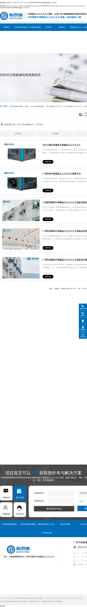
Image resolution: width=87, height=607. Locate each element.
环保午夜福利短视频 (20, 31)
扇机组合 (62, 27)
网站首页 (7, 27)
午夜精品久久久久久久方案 (75, 31)
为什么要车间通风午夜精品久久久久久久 (62, 145)
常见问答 (39, 124)
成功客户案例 (65, 524)
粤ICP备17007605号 (59, 598)
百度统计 (78, 598)
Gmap (48, 598)
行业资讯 (55, 134)
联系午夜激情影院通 (7, 45)
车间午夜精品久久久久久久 (73, 106)
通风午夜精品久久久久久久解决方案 (46, 528)
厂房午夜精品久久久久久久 (54, 106)
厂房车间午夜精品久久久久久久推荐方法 (62, 173)
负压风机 (48, 27)
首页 (13, 124)
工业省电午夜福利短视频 (34, 31)
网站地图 (2, 606)
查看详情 (48, 162)
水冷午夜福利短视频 (37, 106)
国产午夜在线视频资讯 (25, 124)
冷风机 (26, 106)
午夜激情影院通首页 (9, 524)
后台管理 (70, 598)
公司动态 (18, 134)
